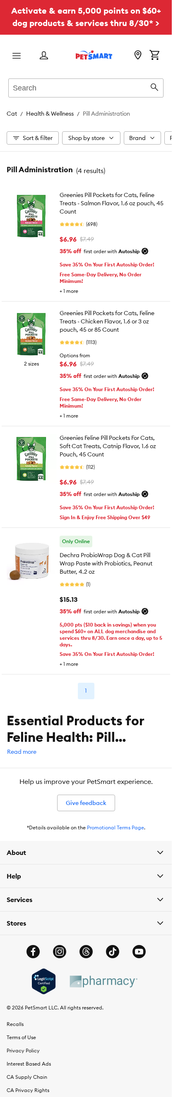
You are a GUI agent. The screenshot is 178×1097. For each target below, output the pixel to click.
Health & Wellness (50, 113)
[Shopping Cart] (154, 56)
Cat (12, 113)
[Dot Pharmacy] (103, 981)
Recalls (15, 1024)
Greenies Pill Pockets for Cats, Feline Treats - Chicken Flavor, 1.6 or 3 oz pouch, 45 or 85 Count (107, 321)
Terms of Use (21, 1037)
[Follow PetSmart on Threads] (86, 951)
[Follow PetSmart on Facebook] (33, 951)
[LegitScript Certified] (43, 981)
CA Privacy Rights (28, 1090)
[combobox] (86, 86)
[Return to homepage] (94, 55)
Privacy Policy (23, 1050)
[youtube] (139, 951)
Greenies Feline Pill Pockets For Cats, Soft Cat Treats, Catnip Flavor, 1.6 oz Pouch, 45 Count (108, 446)
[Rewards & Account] (44, 56)
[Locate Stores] (138, 55)
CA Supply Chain (27, 1077)
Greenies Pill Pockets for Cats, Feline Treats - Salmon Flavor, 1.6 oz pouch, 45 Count (112, 203)
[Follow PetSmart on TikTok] (112, 951)
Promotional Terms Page (115, 827)
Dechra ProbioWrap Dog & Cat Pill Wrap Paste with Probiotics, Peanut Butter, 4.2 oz (106, 563)
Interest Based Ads (29, 1064)
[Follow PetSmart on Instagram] (59, 951)
